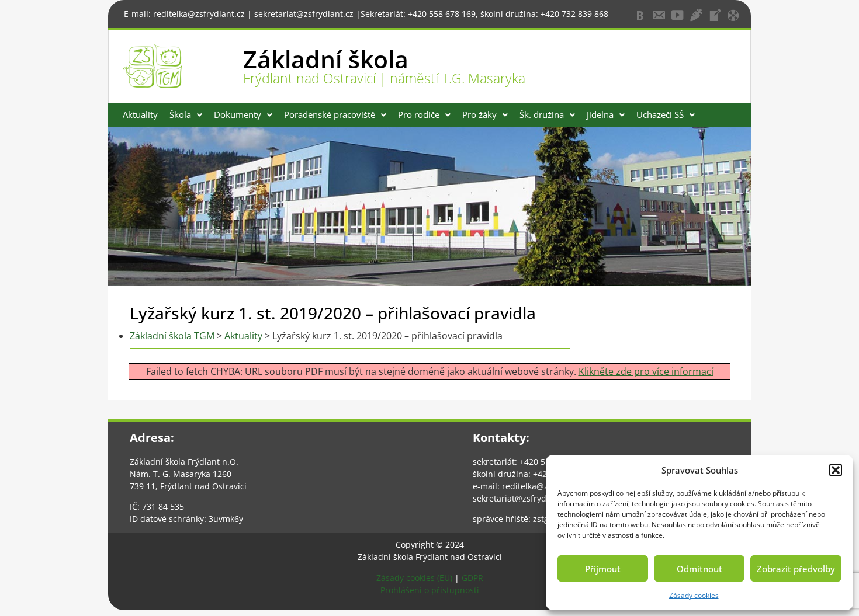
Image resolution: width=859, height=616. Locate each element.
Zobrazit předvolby (796, 569)
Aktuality (140, 114)
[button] (835, 470)
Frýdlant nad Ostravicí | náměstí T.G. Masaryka (384, 78)
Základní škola (325, 59)
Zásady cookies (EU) (414, 577)
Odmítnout (699, 569)
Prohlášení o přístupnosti (429, 590)
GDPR (472, 577)
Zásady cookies (694, 595)
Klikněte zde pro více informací (646, 371)
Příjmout (603, 569)
